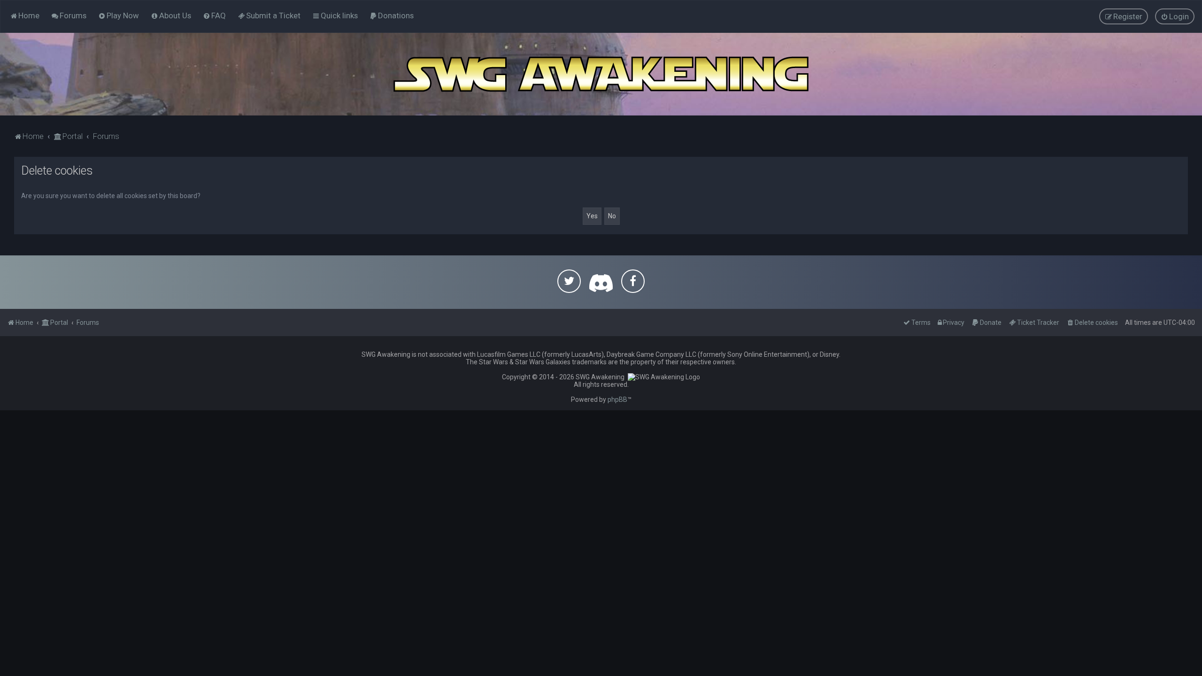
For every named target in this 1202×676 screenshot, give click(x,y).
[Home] (601, 74)
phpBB (617, 399)
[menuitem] (69, 15)
